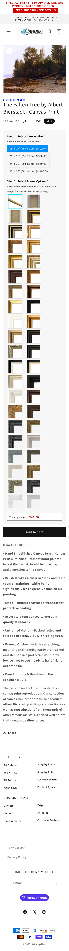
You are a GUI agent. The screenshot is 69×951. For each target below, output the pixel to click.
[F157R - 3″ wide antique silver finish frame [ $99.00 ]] (33, 261)
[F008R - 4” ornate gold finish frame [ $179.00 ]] (33, 471)
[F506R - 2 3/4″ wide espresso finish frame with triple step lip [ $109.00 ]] (33, 336)
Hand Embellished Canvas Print (23, 141)
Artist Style (10, 787)
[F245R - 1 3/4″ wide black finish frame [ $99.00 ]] (33, 306)
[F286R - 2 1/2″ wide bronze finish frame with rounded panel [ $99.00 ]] (33, 291)
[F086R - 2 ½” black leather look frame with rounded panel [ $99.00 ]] (15, 426)
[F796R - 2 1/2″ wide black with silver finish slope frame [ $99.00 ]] (15, 366)
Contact (8, 805)
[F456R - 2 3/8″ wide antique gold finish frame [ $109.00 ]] (33, 231)
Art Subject (10, 765)
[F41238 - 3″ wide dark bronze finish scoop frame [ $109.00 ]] (33, 396)
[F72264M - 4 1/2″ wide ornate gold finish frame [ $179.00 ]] (15, 411)
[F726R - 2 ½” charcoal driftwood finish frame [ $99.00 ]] (33, 456)
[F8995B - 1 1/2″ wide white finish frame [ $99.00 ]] (15, 321)
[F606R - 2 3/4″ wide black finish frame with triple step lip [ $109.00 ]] (33, 351)
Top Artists (10, 772)
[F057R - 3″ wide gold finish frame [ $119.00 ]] (15, 261)
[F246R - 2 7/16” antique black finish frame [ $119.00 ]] (15, 441)
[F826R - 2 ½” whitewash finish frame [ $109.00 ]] (15, 471)
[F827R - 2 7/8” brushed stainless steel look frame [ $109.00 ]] (33, 501)
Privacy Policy (16, 857)
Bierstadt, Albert (14, 99)
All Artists (10, 780)
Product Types (46, 787)
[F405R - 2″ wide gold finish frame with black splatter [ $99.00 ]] (15, 306)
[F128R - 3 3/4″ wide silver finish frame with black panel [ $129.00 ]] (15, 231)
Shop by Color (46, 772)
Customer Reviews (48, 820)
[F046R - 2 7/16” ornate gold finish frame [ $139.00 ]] (33, 426)
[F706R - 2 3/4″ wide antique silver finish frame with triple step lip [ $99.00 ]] (15, 381)
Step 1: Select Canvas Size (26, 138)
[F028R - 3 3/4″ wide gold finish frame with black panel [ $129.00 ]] (33, 216)
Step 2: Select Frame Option (32, 186)
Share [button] (12, 733)
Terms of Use (16, 848)
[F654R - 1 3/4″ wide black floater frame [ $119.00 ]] (33, 381)
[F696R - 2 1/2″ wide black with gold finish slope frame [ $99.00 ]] (33, 366)
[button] (8, 31)
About (7, 813)
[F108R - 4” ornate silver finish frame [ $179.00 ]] (15, 486)
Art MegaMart (39, 944)
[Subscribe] (55, 883)
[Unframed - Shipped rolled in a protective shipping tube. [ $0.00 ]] (15, 201)
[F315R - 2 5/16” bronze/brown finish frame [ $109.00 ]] (33, 411)
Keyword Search (47, 779)
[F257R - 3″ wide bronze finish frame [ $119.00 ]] (33, 246)
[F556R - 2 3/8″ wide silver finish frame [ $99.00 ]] (15, 351)
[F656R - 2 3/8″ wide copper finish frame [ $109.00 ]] (15, 246)
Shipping (43, 812)
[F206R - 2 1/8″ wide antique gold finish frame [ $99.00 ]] (33, 276)
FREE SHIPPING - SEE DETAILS (36, 10)
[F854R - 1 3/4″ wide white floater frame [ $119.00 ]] (15, 396)
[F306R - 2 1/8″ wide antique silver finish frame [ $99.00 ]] (15, 291)
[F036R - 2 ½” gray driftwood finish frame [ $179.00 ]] (15, 456)
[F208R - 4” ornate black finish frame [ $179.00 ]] (33, 486)
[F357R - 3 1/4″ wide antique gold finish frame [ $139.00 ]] (33, 321)
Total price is (24, 517)
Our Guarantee (13, 821)
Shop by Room (46, 764)
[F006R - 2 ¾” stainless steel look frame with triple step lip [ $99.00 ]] (33, 441)
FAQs (40, 805)
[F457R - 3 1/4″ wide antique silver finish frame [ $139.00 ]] (15, 336)
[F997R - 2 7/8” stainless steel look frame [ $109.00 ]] (15, 501)
